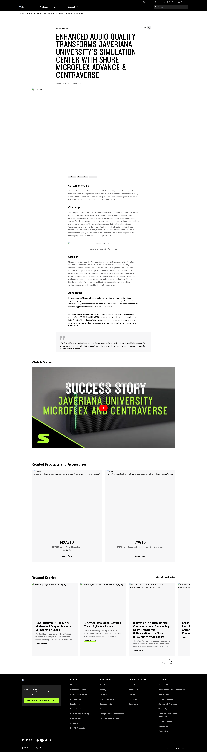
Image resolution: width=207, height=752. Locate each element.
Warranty (162, 709)
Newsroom (133, 689)
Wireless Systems (78, 689)
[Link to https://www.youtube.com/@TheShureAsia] (42, 740)
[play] (103, 408)
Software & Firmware (167, 704)
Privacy (167, 748)
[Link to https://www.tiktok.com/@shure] (46, 740)
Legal (183, 748)
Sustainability (106, 704)
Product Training (165, 699)
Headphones (75, 699)
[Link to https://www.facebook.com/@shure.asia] (23, 740)
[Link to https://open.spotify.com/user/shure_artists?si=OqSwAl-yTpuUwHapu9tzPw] (37, 740)
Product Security (165, 721)
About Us (104, 685)
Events (132, 694)
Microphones (75, 685)
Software (74, 723)
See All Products (77, 728)
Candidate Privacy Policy (110, 718)
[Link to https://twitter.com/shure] (27, 740)
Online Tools (163, 694)
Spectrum (133, 704)
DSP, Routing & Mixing (79, 713)
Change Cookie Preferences (112, 713)
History (103, 689)
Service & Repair (165, 685)
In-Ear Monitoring (77, 709)
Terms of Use (175, 748)
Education (93, 177)
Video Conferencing (78, 694)
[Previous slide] (164, 661)
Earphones (75, 704)
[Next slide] (171, 661)
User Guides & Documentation (171, 689)
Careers (103, 694)
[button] (64, 550)
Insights (132, 685)
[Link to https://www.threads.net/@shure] (50, 740)
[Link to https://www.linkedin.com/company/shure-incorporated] (34, 740)
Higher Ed (72, 177)
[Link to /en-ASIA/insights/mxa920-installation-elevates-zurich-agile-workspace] (103, 619)
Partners (104, 709)
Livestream (134, 699)
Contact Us (163, 726)
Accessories (75, 718)
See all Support (165, 731)
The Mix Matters (107, 699)
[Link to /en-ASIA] (27, 7)
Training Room (82, 177)
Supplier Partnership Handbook (171, 715)
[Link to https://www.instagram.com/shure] (30, 740)
